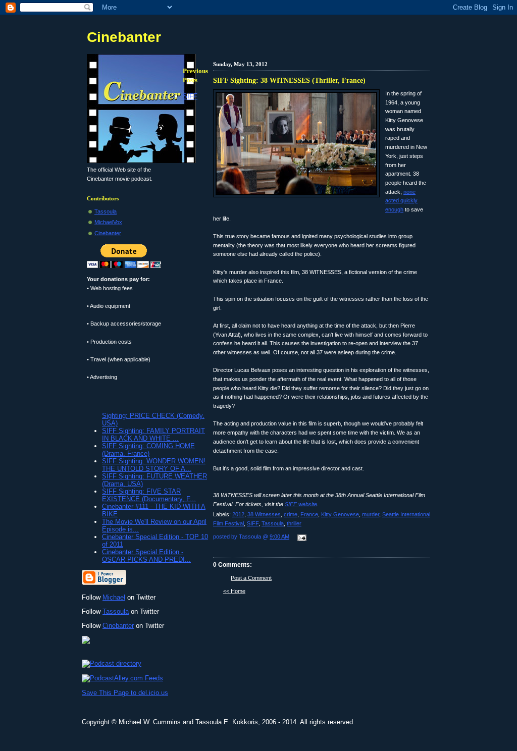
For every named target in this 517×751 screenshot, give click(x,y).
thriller (294, 523)
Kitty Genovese (340, 514)
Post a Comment (251, 578)
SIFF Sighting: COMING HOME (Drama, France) (148, 449)
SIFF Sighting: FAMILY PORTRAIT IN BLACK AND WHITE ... (153, 434)
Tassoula (273, 523)
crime (290, 514)
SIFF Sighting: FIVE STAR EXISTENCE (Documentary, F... (149, 495)
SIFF (252, 523)
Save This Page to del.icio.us (125, 692)
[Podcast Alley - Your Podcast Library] (122, 678)
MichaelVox (108, 222)
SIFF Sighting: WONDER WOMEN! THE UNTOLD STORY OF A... (153, 464)
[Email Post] (300, 538)
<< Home (234, 591)
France (309, 514)
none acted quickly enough (401, 200)
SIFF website (301, 504)
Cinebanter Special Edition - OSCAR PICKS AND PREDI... (146, 555)
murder (370, 514)
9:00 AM (279, 536)
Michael (113, 597)
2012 (238, 514)
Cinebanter (124, 37)
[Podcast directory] (111, 663)
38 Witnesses (264, 514)
